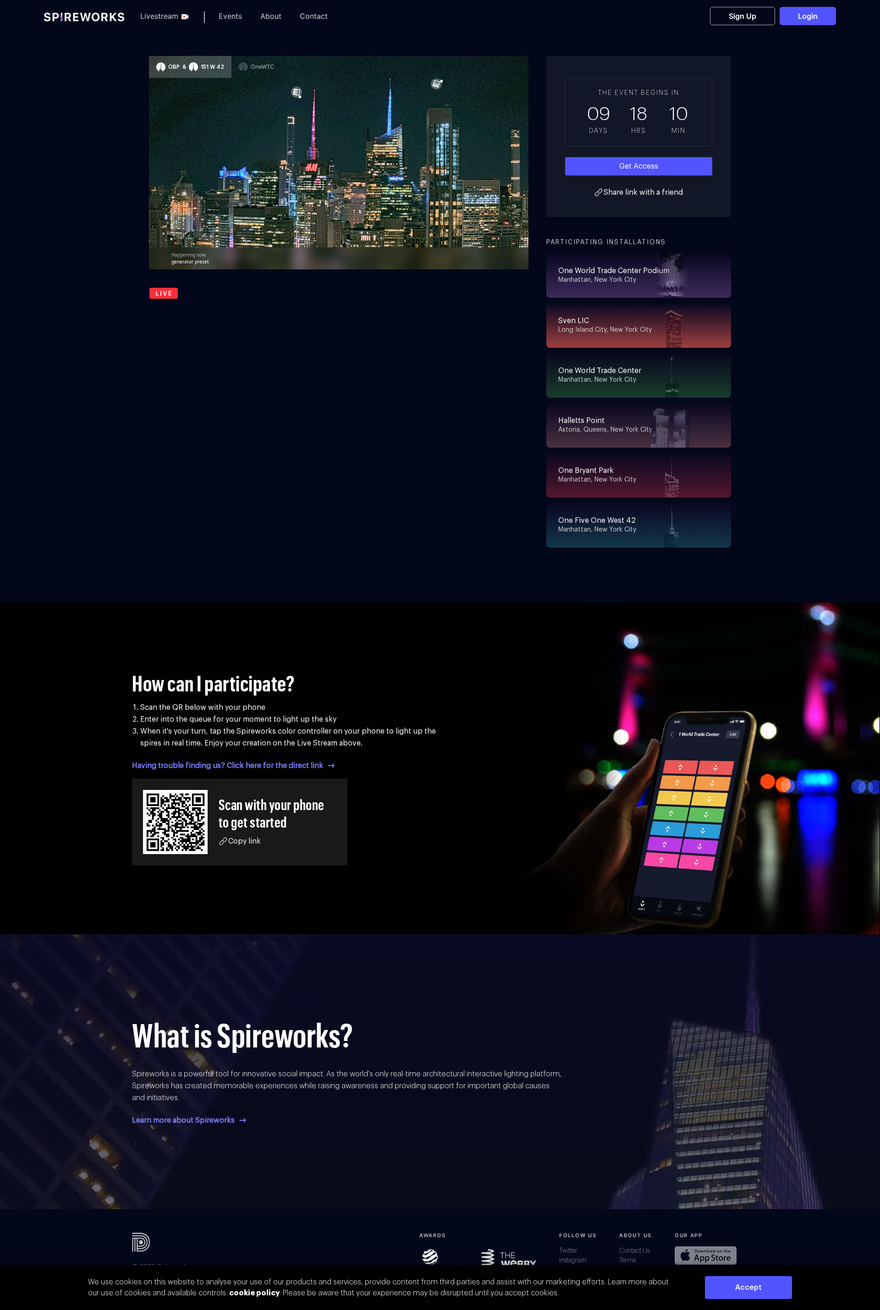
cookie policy (254, 1293)
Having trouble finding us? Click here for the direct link (228, 765)
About (270, 16)
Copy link (244, 841)
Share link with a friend (643, 192)
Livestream (159, 16)
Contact (314, 16)
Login (808, 16)
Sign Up (742, 16)
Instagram (573, 1260)
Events (230, 16)
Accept (748, 1287)
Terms (627, 1260)
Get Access (638, 166)
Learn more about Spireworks (184, 1120)
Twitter (568, 1251)
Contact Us (634, 1251)
